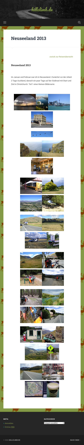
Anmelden (9, 423)
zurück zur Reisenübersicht (61, 57)
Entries (9, 427)
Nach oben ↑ (75, 440)
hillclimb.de (42, 9)
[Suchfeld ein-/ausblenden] (79, 22)
